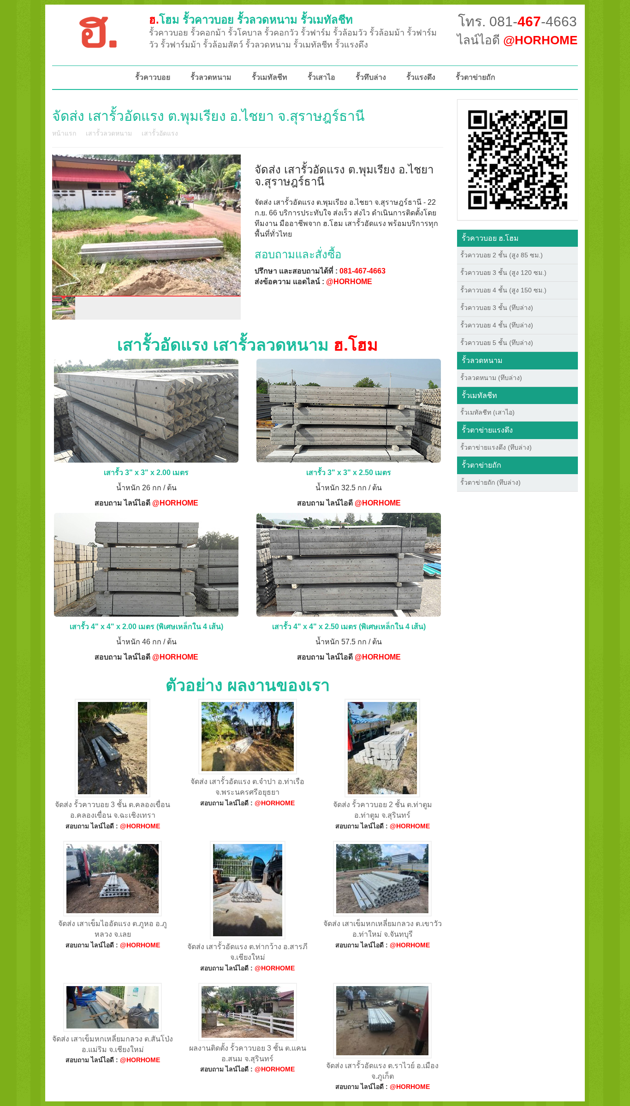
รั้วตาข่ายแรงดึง (487, 430)
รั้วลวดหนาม (211, 77)
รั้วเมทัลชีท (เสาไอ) (487, 412)
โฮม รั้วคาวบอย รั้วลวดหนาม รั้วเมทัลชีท (251, 19)
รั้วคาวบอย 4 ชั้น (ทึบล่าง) (496, 325)
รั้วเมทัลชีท (269, 77)
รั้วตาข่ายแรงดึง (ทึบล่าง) (496, 447)
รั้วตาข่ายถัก (475, 77)
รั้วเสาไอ (321, 77)
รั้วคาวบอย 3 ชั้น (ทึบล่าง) (496, 307)
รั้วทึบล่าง (371, 77)
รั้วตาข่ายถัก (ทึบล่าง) (490, 482)
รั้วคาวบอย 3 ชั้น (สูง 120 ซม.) (503, 272)
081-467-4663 (362, 271)
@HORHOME (349, 281)
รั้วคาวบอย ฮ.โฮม (490, 238)
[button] (518, 159)
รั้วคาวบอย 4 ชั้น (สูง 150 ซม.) (503, 290)
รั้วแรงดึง (420, 77)
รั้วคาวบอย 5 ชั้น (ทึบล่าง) (496, 342)
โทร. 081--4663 (517, 21)
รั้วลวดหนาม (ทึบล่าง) (491, 377)
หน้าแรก (64, 133)
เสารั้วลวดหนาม (109, 133)
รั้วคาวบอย (152, 77)
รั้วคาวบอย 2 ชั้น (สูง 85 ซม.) (501, 255)
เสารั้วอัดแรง (160, 133)
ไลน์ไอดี (517, 40)
